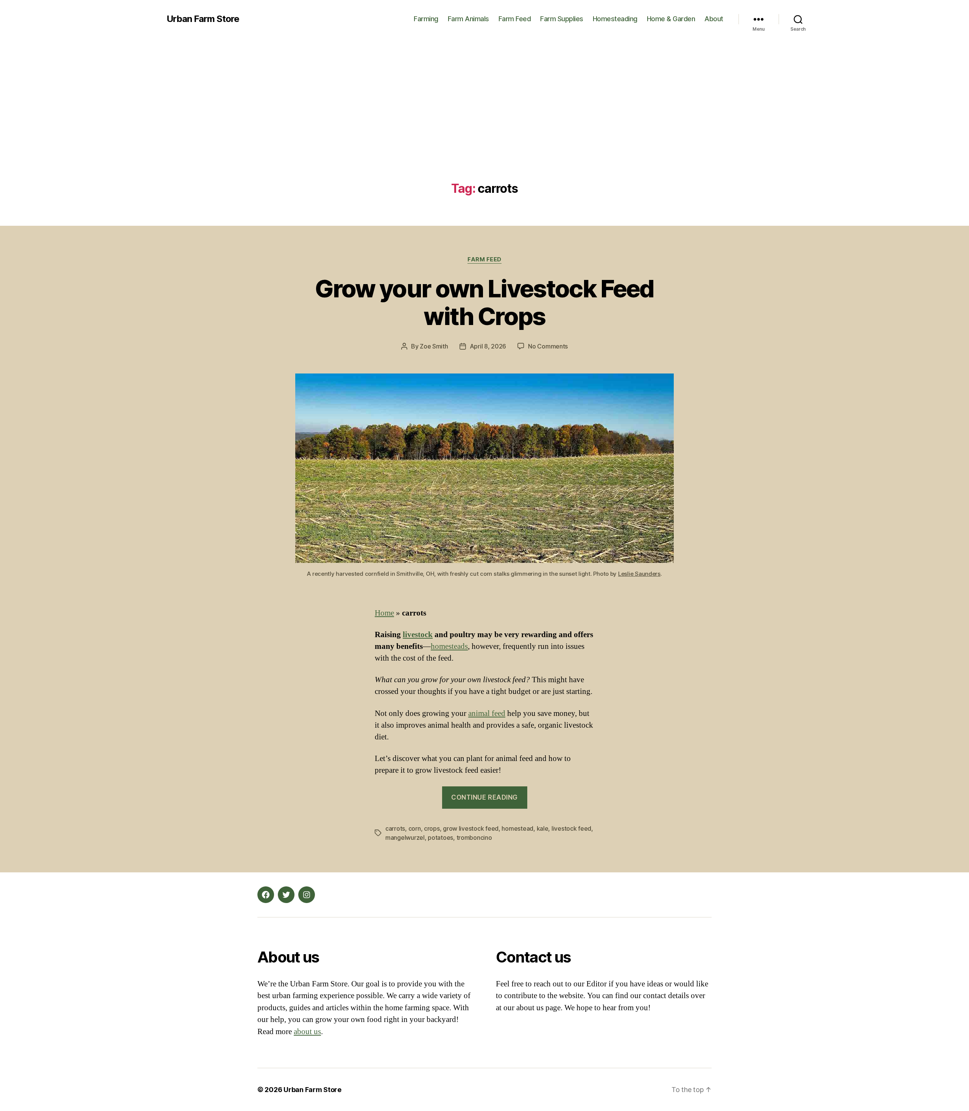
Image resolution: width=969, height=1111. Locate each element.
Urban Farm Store (203, 18)
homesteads (449, 646)
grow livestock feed (471, 828)
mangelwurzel (405, 837)
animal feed (486, 713)
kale (542, 828)
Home (384, 613)
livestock (418, 635)
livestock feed (571, 828)
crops (432, 828)
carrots (395, 828)
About (713, 19)
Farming (426, 19)
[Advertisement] (484, 125)
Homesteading (615, 19)
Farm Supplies (561, 19)
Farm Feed (515, 19)
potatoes (440, 837)
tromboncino (474, 837)
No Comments (548, 346)
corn (414, 828)
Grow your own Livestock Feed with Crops (484, 302)
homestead (517, 828)
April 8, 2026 (488, 346)
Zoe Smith (434, 346)
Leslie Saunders (639, 573)
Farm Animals (468, 19)
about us (307, 1032)
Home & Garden (671, 19)
